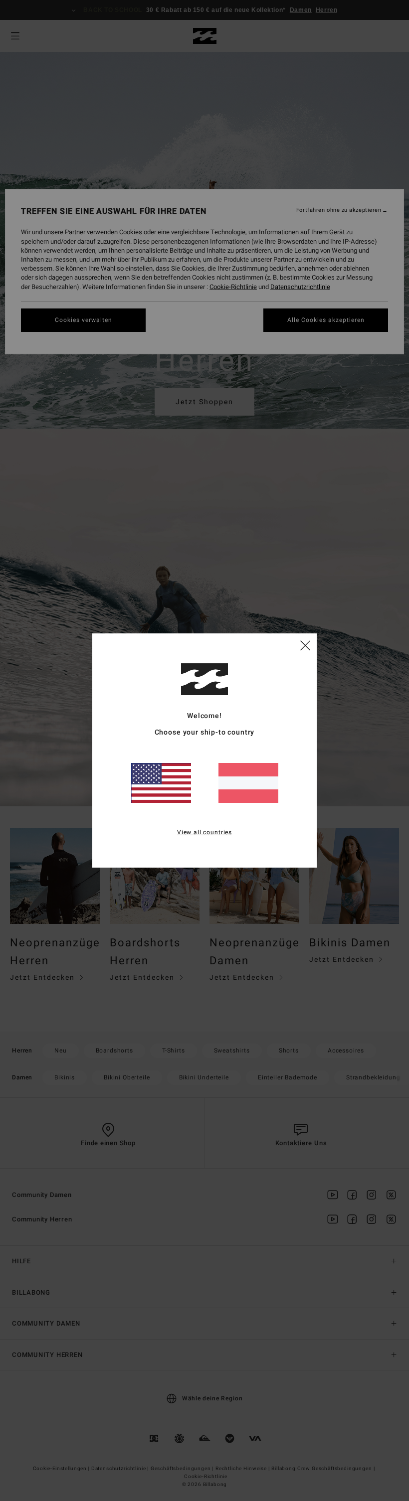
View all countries (204, 832)
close (305, 645)
